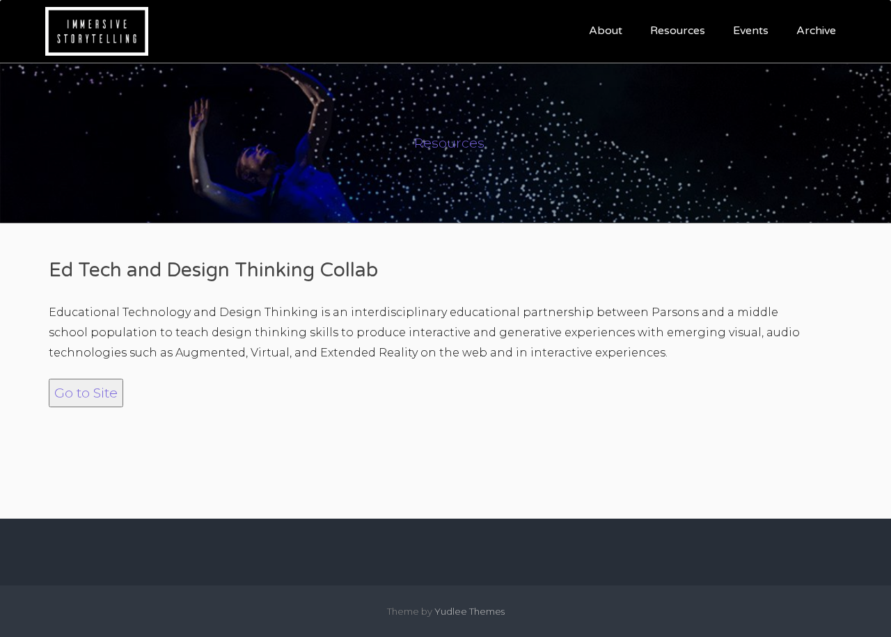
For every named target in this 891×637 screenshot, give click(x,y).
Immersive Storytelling (288, 31)
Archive (816, 31)
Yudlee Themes (469, 611)
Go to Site (86, 392)
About (605, 31)
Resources (677, 31)
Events (750, 31)
